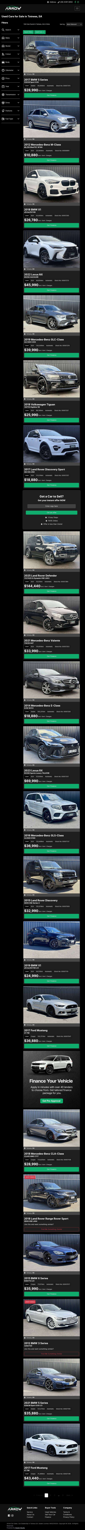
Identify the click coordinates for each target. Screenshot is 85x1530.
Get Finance (51, 95)
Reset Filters (28, 32)
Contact (30, 1517)
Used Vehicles (50, 1512)
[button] (77, 8)
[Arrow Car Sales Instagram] (78, 2)
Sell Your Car (50, 1514)
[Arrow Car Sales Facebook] (75, 2)
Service (30, 1512)
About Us (30, 1514)
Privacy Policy (68, 1517)
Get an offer (51, 512)
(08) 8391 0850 (66, 2)
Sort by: (62, 24)
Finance (48, 1517)
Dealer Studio (20, 1528)
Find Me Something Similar (51, 1229)
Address (53, 2)
